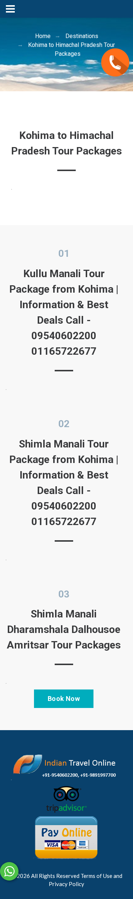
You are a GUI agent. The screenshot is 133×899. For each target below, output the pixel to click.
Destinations (81, 36)
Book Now (64, 698)
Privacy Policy (66, 884)
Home (43, 36)
